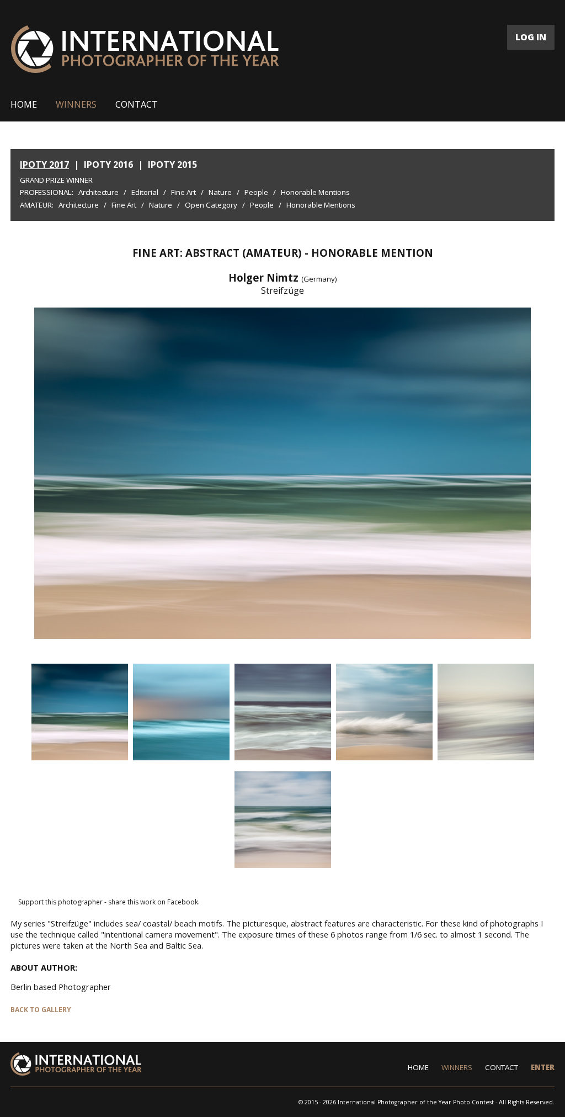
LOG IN (530, 37)
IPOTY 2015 (172, 164)
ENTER (543, 1067)
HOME (23, 104)
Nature (220, 192)
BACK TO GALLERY (40, 1009)
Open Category (211, 205)
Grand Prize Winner (56, 180)
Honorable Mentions (315, 192)
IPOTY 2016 (108, 164)
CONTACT (136, 104)
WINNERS (76, 104)
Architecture (98, 192)
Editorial (144, 192)
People (256, 192)
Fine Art (183, 192)
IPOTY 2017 (44, 164)
